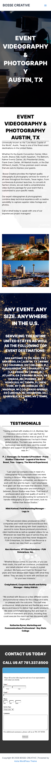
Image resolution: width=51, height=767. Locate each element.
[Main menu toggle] (45, 5)
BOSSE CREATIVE (16, 5)
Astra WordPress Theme (25, 761)
